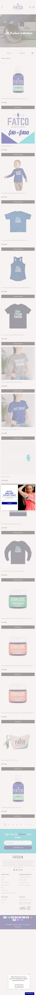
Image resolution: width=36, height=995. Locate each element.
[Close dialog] (34, 486)
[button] (21, 993)
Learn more (19, 986)
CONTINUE (9, 503)
